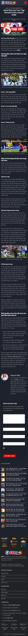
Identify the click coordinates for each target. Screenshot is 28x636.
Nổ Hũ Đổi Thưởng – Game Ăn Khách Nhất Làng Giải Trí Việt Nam (16, 525)
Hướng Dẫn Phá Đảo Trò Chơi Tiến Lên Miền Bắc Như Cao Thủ (16, 494)
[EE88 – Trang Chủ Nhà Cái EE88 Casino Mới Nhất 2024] (9, 3)
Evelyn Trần (9, 618)
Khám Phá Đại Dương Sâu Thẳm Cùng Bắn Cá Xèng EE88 (15, 499)
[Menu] (25, 2)
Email (5, 433)
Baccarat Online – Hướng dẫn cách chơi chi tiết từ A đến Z (16, 515)
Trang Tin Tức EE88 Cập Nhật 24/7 (14, 8)
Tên (4, 426)
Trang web (6, 440)
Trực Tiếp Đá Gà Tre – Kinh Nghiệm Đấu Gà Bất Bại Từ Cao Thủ (16, 469)
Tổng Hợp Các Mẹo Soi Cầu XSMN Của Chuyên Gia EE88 (16, 474)
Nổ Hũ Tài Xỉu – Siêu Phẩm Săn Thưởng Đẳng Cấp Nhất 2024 (15, 489)
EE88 (18, 50)
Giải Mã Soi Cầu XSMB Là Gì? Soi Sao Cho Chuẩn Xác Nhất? (16, 479)
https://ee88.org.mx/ (14, 605)
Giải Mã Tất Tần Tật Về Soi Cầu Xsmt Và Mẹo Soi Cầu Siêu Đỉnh (15, 510)
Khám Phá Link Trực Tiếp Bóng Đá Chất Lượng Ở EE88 (16, 520)
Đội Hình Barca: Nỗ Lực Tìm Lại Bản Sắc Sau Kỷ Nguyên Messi (16, 484)
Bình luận (6, 413)
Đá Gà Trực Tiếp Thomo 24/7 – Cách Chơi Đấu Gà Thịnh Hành (15, 505)
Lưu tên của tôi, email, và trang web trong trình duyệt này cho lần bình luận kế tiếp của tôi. (14, 450)
